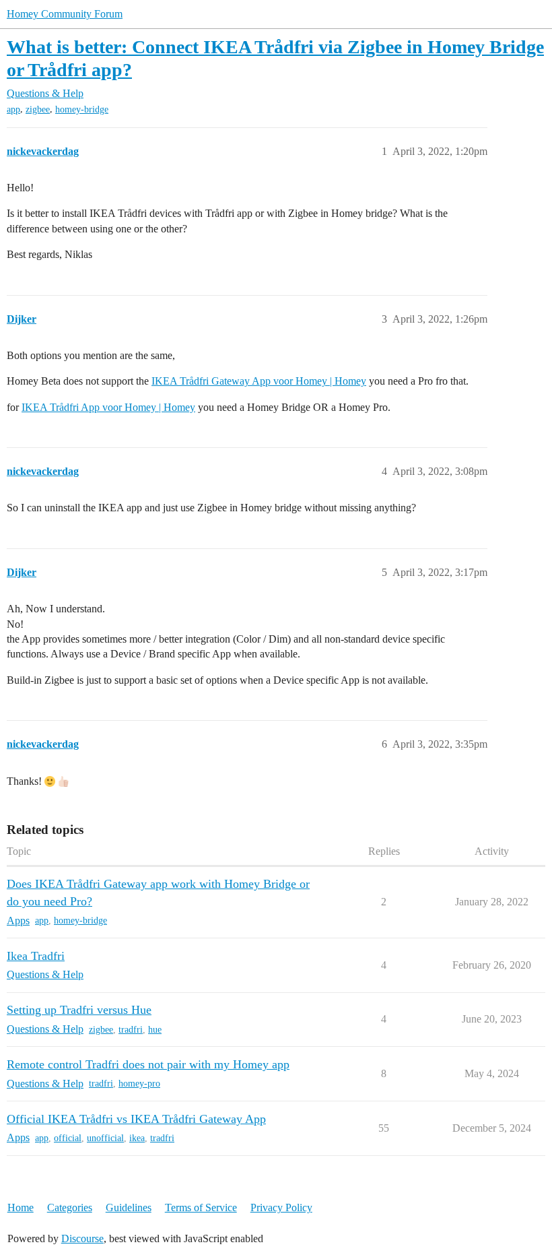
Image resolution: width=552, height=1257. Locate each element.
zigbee (38, 109)
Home (20, 1207)
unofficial (105, 1138)
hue (155, 1030)
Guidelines (128, 1207)
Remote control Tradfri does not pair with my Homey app (148, 1064)
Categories (69, 1207)
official (67, 1138)
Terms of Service (201, 1207)
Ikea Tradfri (36, 956)
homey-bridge (81, 109)
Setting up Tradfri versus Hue (79, 1010)
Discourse (82, 1238)
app (13, 109)
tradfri (130, 1030)
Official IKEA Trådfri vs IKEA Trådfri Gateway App (136, 1119)
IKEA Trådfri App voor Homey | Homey (108, 407)
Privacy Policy (281, 1207)
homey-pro (139, 1083)
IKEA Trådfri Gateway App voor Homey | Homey (258, 381)
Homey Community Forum (65, 14)
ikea (137, 1138)
